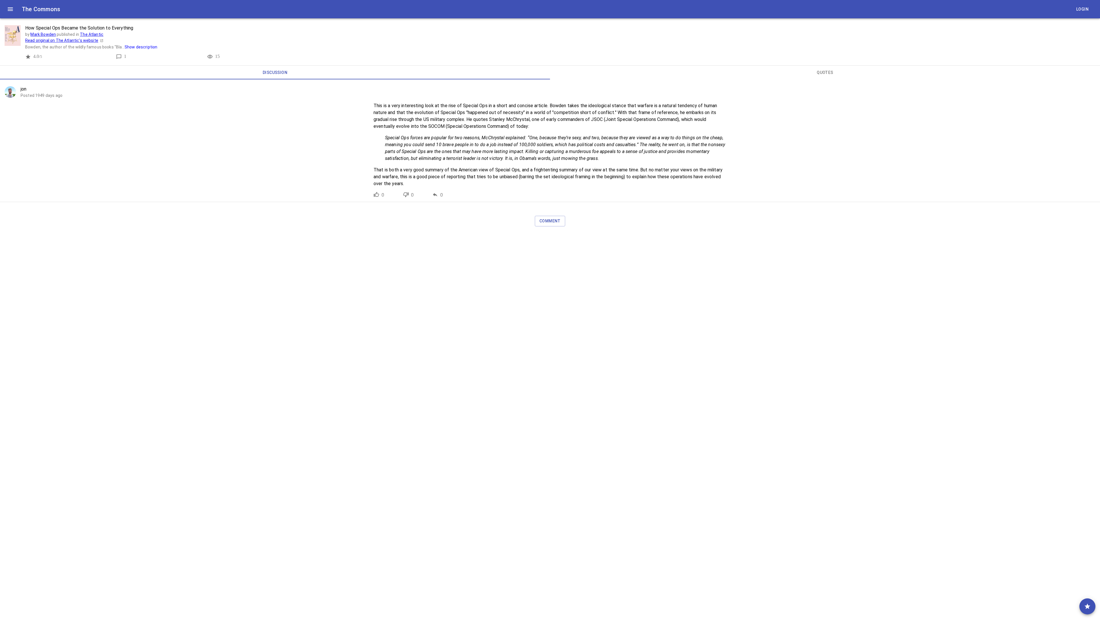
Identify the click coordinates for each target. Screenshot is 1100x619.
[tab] (275, 72)
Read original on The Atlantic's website (61, 40)
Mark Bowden (43, 34)
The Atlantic (91, 34)
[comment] (1087, 606)
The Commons (41, 9)
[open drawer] (10, 9)
